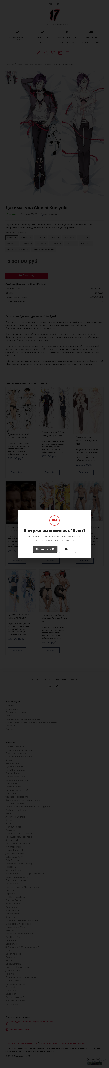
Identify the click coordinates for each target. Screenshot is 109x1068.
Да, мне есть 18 (45, 549)
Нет (67, 549)
